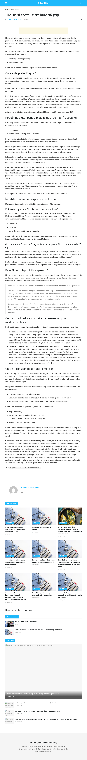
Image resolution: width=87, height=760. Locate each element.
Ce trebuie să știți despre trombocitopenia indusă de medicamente (15, 562)
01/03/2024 (9, 602)
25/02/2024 (62, 600)
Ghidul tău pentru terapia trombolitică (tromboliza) (42, 594)
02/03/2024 (62, 569)
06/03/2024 (9, 567)
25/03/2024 (9, 534)
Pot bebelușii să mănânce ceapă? (26, 621)
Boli (12, 9)
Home (7, 9)
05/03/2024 (36, 564)
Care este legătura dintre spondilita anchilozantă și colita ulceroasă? (70, 595)
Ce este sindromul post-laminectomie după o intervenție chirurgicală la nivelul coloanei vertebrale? (16, 596)
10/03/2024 (36, 532)
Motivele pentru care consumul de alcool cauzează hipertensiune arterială (41, 703)
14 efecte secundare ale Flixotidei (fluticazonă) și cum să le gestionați (33, 694)
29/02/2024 (36, 597)
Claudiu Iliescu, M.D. (14, 19)
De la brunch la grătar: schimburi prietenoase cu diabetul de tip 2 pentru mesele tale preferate (70, 530)
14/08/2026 (19, 721)
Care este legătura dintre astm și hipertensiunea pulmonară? (44, 561)
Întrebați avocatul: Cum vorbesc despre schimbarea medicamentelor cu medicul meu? (69, 563)
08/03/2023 (27, 19)
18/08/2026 (19, 705)
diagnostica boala (16, 467)
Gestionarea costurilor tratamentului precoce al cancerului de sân (15, 529)
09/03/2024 (62, 536)
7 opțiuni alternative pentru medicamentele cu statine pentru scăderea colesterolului (46, 719)
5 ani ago (18, 624)
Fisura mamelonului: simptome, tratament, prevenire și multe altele (39, 630)
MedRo (43, 3)
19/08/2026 (11, 696)
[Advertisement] (43, 31)
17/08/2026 (19, 713)
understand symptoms (32, 467)
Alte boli (16, 9)
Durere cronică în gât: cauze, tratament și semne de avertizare (37, 711)
